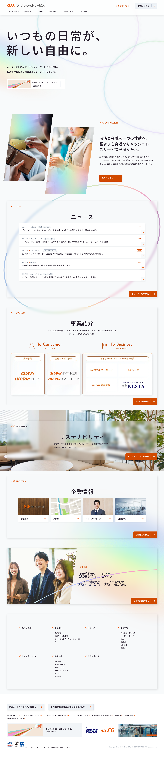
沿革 (122, 639)
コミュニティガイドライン (79, 715)
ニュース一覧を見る (140, 293)
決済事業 (58, 633)
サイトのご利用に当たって (30, 715)
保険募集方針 (129, 715)
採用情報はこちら (141, 600)
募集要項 (58, 676)
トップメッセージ (127, 636)
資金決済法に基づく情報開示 (101, 715)
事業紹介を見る (142, 401)
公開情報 (124, 645)
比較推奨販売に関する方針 (15, 718)
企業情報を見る (142, 534)
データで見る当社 (61, 670)
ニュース (40, 11)
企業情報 (52, 11)
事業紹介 (27, 11)
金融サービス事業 (61, 636)
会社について (60, 667)
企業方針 (124, 648)
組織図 (123, 642)
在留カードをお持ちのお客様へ (22, 707)
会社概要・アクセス (128, 633)
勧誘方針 (118, 715)
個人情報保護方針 (12, 715)
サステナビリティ (68, 11)
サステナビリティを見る (138, 456)
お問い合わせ (143, 5)
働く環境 (58, 673)
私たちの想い (14, 11)
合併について (121, 5)
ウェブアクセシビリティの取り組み (55, 715)
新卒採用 (58, 661)
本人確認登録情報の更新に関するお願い (68, 707)
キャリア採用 (60, 664)
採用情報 (84, 11)
